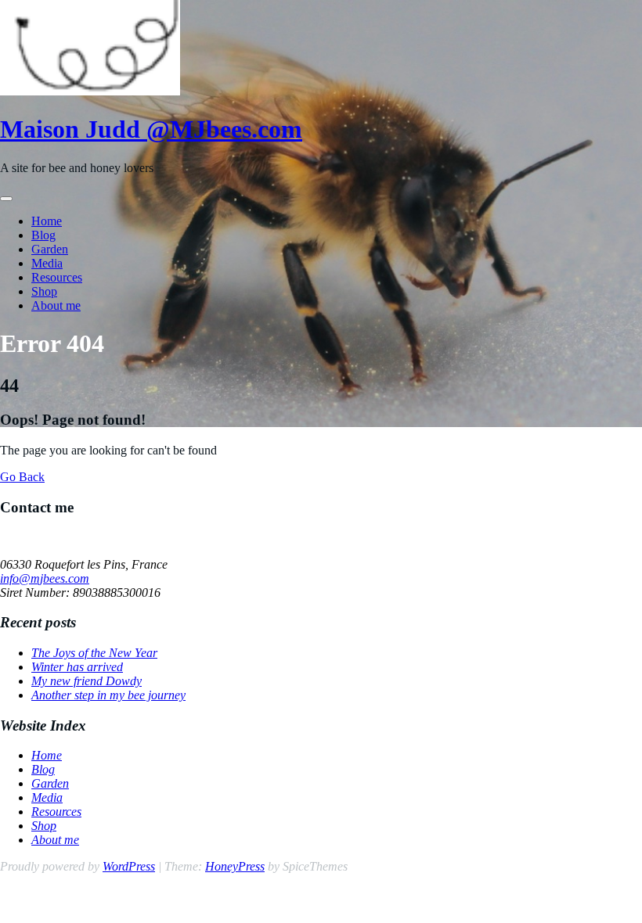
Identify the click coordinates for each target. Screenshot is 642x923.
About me (56, 305)
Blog (43, 235)
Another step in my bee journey (108, 695)
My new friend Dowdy (86, 681)
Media (47, 263)
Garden (49, 249)
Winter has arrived (77, 666)
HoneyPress (235, 866)
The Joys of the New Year (94, 652)
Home (46, 221)
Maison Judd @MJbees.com (151, 129)
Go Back (22, 476)
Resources (56, 277)
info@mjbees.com (44, 578)
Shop (44, 291)
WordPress (129, 866)
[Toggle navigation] (6, 198)
